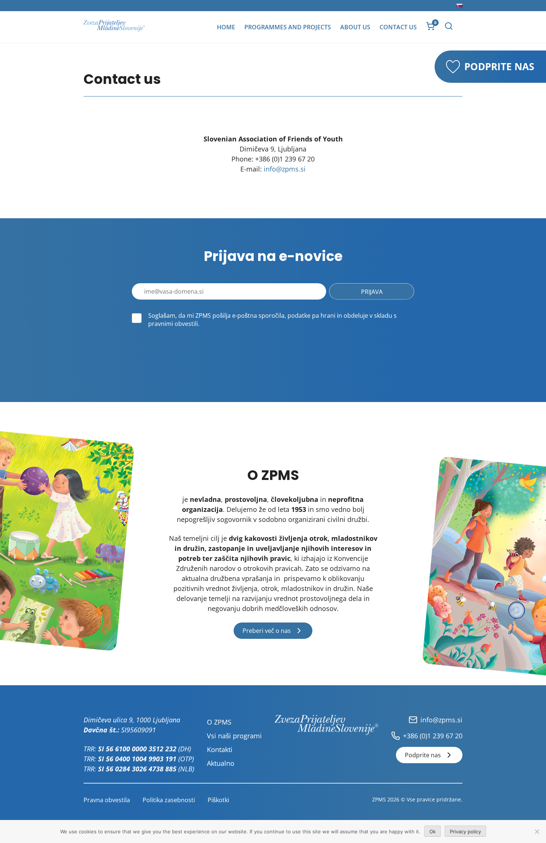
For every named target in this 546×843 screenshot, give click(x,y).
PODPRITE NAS (499, 66)
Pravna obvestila (107, 800)
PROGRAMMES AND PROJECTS (287, 27)
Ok (432, 831)
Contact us (398, 27)
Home (226, 27)
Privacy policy (465, 831)
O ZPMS (219, 722)
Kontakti (220, 749)
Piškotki (218, 800)
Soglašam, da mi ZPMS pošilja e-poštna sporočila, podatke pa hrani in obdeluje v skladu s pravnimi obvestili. (272, 319)
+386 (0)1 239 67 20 (432, 735)
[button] (448, 26)
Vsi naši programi (234, 735)
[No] (536, 831)
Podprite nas (423, 755)
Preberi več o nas (267, 631)
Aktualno (220, 763)
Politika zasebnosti (169, 800)
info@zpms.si (285, 168)
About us (355, 27)
